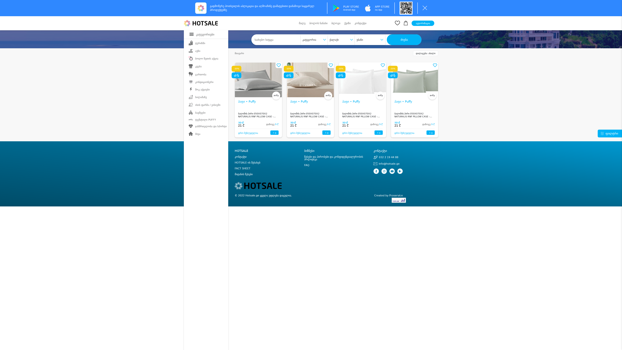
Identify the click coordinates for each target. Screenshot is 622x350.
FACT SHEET (242, 168)
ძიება (404, 39)
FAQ (306, 165)
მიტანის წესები (244, 174)
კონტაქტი (360, 23)
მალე (302, 23)
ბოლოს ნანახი (318, 23)
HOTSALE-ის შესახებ (247, 162)
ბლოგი (335, 23)
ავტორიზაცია (423, 23)
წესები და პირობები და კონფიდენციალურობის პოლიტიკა (333, 158)
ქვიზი (347, 23)
